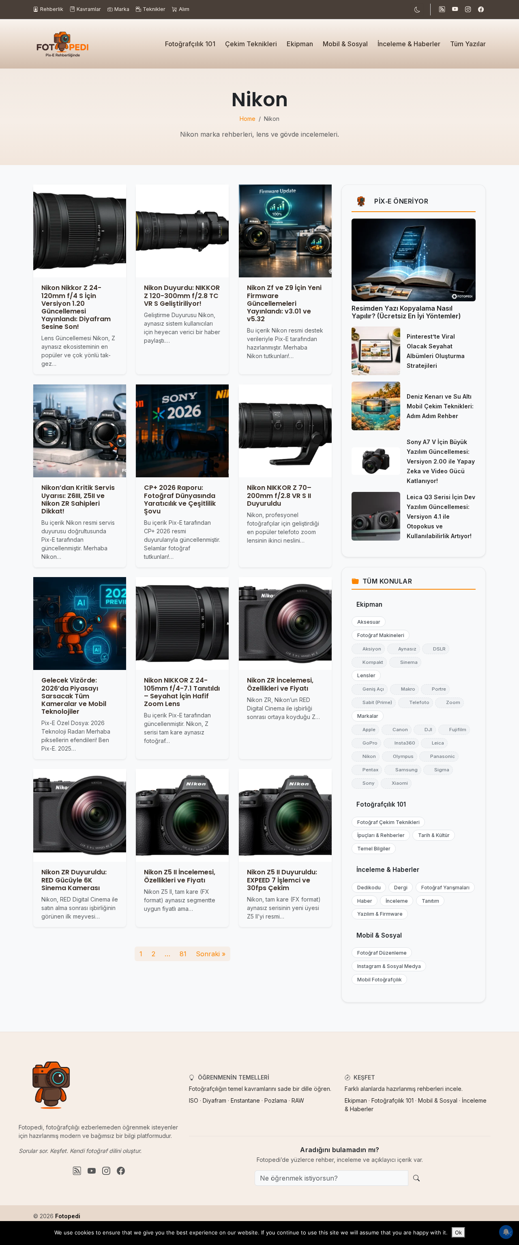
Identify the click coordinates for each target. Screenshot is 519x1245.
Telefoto (415, 702)
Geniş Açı (369, 689)
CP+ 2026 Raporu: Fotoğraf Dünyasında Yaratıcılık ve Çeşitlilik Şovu (180, 499)
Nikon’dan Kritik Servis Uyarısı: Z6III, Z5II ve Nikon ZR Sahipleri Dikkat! (78, 499)
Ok (458, 1232)
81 (183, 954)
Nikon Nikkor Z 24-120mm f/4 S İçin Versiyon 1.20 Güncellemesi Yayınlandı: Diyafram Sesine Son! (76, 307)
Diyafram (214, 1100)
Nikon (365, 756)
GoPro (366, 743)
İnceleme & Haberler (408, 44)
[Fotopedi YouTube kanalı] (455, 10)
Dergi (398, 887)
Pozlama (275, 1100)
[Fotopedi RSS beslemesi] (442, 10)
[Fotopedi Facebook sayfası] (481, 10)
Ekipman (300, 44)
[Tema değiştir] (417, 9)
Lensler (364, 675)
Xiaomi (396, 783)
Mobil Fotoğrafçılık (378, 980)
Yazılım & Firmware (378, 914)
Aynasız (403, 649)
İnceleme (395, 901)
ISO (193, 1100)
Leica (434, 743)
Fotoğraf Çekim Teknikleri (387, 822)
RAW (298, 1100)
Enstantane (245, 1100)
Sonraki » (210, 954)
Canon (396, 729)
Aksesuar (367, 622)
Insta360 (401, 743)
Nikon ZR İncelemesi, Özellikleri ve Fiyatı (280, 684)
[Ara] (416, 1178)
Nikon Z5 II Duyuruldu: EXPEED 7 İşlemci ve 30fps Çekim (282, 880)
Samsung (403, 770)
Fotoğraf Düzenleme (380, 953)
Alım (184, 9)
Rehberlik (51, 9)
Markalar (366, 716)
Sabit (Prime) (373, 702)
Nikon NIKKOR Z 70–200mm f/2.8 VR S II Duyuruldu (279, 495)
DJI (424, 729)
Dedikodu (367, 887)
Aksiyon (368, 649)
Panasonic (439, 756)
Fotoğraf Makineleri (379, 635)
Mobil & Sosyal (345, 44)
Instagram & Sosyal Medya (387, 966)
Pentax (366, 770)
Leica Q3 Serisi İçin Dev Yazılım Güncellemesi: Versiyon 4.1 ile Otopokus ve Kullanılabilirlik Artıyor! (441, 516)
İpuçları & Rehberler (379, 835)
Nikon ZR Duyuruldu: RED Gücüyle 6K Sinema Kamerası (74, 880)
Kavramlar (89, 9)
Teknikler (154, 9)
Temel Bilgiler (372, 849)
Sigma (438, 770)
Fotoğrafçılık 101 (190, 44)
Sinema (405, 662)
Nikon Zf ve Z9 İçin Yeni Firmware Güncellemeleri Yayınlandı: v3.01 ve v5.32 (284, 303)
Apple (365, 729)
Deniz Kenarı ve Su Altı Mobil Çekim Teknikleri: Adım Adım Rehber (440, 406)
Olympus (400, 756)
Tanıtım (428, 901)
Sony (365, 783)
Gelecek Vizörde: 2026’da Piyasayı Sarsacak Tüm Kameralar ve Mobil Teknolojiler (73, 696)
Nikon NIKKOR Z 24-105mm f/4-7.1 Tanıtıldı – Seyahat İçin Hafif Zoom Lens (182, 692)
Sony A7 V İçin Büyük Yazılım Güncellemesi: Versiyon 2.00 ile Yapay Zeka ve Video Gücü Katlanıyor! (441, 461)
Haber (363, 901)
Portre (435, 689)
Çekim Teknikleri (251, 44)
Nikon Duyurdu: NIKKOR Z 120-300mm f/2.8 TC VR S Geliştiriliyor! (182, 295)
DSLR (436, 649)
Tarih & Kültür (432, 835)
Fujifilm (454, 729)
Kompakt (369, 662)
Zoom (449, 702)
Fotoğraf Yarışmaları (444, 887)
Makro (404, 689)
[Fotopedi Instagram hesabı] (468, 10)
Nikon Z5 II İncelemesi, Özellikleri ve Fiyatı (179, 876)
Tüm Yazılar (468, 44)
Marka (121, 9)
